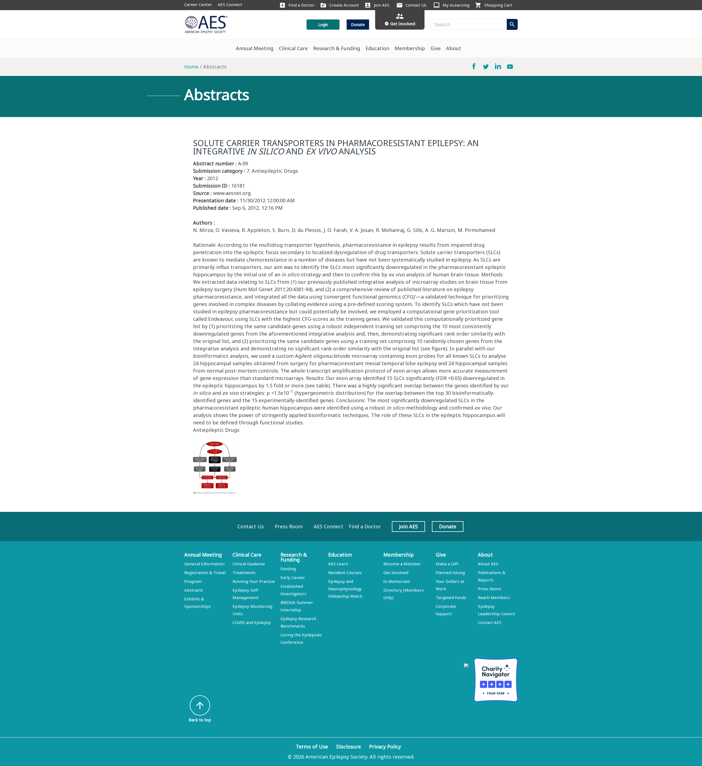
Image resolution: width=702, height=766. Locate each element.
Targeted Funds (451, 597)
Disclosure (348, 746)
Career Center (198, 4)
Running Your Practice (254, 581)
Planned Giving (450, 572)
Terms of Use (312, 746)
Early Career (293, 577)
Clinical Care (293, 48)
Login (323, 24)
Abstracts (193, 590)
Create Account (344, 5)
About (453, 48)
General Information (204, 563)
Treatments (244, 572)
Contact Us (416, 5)
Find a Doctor (301, 5)
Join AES (381, 5)
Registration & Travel (205, 572)
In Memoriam (396, 581)
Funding (288, 568)
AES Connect (230, 4)
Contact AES (489, 622)
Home (191, 66)
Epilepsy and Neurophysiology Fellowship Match (345, 588)
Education (377, 48)
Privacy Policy (385, 746)
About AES (488, 563)
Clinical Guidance (249, 563)
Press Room (289, 526)
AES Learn (338, 563)
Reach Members (494, 597)
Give (436, 48)
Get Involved (395, 572)
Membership (410, 48)
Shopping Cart (498, 5)
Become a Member (402, 563)
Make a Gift (447, 563)
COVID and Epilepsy (252, 622)
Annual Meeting (254, 48)
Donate (358, 24)
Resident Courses (345, 572)
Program (193, 581)
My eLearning (456, 5)
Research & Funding (336, 48)
